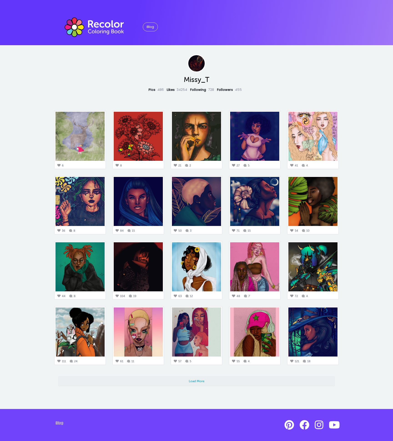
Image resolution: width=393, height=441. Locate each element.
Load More (196, 381)
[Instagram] (319, 425)
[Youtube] (334, 425)
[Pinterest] (289, 425)
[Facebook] (304, 425)
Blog (150, 27)
